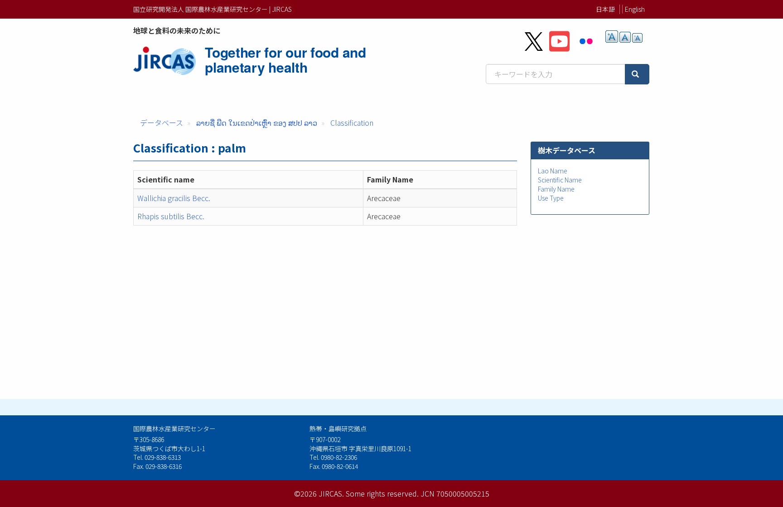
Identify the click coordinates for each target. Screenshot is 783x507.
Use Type (551, 197)
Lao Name (552, 170)
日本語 (605, 9)
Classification (351, 122)
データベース (161, 122)
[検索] (637, 74)
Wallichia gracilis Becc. (173, 197)
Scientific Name (560, 179)
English (635, 9)
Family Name (556, 188)
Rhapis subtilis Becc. (170, 216)
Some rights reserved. (382, 493)
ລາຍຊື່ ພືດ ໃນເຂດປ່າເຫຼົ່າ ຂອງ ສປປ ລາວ (256, 122)
